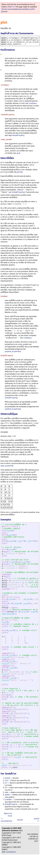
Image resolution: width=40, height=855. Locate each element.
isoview (5, 574)
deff (4, 765)
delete (7, 794)
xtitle (5, 657)
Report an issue (8, 814)
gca (18, 153)
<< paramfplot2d (6, 819)
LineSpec (32, 103)
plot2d (19, 172)
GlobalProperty (18, 135)
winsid (10, 614)
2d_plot (20, 820)
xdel (4, 614)
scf (3, 601)
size (4, 622)
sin (8, 531)
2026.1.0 (11, 7)
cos (24, 562)
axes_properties (7, 465)
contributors (11, 852)
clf (3, 533)
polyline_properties (12, 351)
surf (6, 780)
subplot (5, 653)
